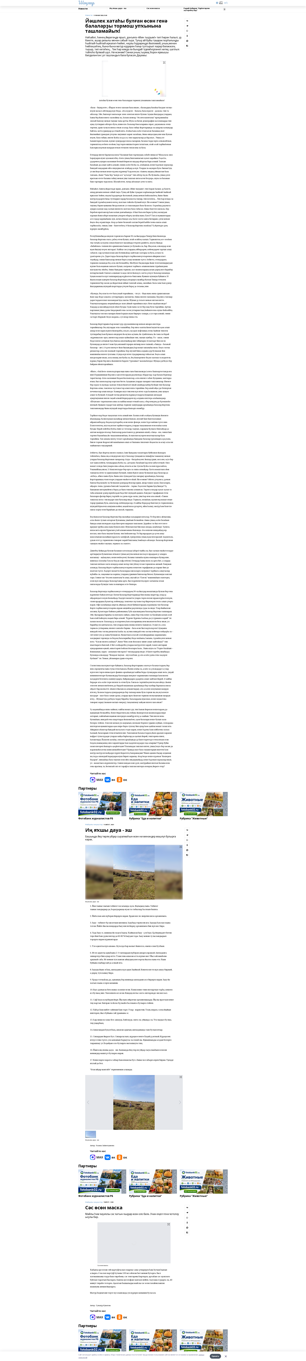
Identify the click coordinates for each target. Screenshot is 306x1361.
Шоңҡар (86, 2)
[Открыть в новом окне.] (96, 779)
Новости (83, 8)
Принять (215, 1356)
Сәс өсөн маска (153, 8)
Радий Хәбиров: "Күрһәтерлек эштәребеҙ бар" (197, 9)
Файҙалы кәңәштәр (94, 825)
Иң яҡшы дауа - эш (117, 8)
